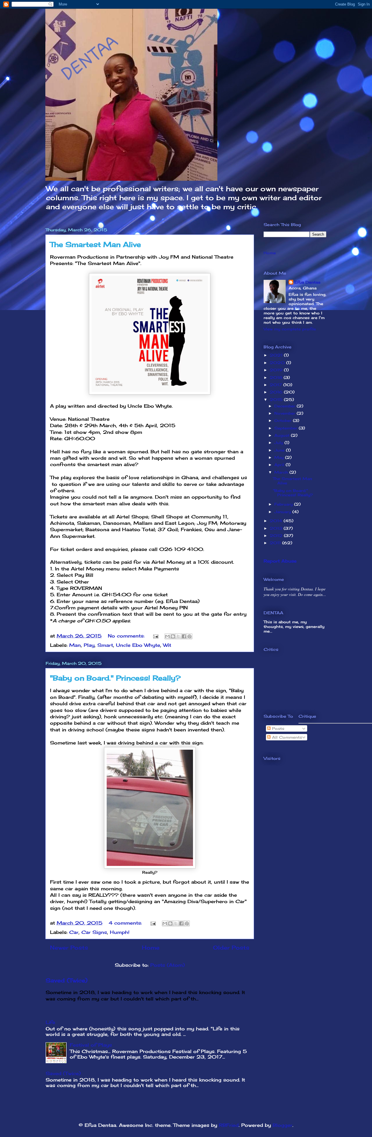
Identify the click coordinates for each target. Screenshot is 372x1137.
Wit (167, 645)
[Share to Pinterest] (189, 636)
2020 (278, 362)
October (283, 420)
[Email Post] (155, 636)
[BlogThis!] (173, 636)
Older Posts (231, 947)
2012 (277, 535)
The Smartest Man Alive (95, 244)
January (283, 511)
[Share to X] (178, 636)
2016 (277, 392)
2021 (277, 355)
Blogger (282, 1125)
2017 (276, 384)
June (280, 450)
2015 (277, 399)
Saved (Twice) (66, 980)
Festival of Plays (91, 1045)
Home (151, 947)
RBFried (229, 1125)
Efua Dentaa (307, 282)
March (281, 472)
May (279, 457)
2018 (277, 377)
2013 (277, 528)
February (284, 504)
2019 (277, 370)
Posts (277, 728)
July (279, 442)
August (282, 435)
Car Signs (94, 932)
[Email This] (167, 636)
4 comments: (126, 923)
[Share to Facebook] (184, 636)
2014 (277, 520)
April (280, 464)
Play (89, 645)
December (285, 406)
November (285, 413)
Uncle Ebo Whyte (138, 645)
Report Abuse (280, 561)
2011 (276, 542)
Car (73, 932)
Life (50, 1022)
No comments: (127, 636)
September (286, 428)
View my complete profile (290, 329)
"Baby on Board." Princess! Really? (115, 678)
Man (75, 645)
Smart (105, 645)
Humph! (119, 932)
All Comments (286, 737)
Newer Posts (69, 947)
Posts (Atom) (167, 965)
